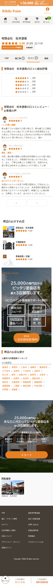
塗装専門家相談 (34, 513)
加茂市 (17, 370)
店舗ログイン (7, 547)
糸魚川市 (23, 374)
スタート (26, 455)
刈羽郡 (5, 389)
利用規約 (31, 536)
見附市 (37, 370)
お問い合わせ (33, 524)
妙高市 (33, 374)
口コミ (32, 57)
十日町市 (27, 370)
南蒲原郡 (38, 381)
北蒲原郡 (16, 381)
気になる (46, 20)
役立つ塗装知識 (34, 518)
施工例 (37, 22)
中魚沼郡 (38, 385)
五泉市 (43, 374)
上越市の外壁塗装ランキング (14, 358)
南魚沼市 (36, 378)
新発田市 (43, 367)
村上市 (5, 374)
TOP (5, 22)
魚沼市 (26, 378)
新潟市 (5, 367)
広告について (7, 536)
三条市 (24, 367)
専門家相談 (26, 22)
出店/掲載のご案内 (9, 530)
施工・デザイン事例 (9, 518)
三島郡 (17, 385)
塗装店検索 (16, 22)
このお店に (20, 580)
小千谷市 (6, 370)
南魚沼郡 (27, 385)
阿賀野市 (6, 378)
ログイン (5, 524)
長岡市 (15, 367)
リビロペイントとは (35, 542)
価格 (46, 58)
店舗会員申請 (33, 530)
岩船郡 (15, 389)
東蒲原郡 (6, 385)
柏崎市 (33, 367)
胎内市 (5, 381)
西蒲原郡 (27, 381)
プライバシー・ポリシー (11, 542)
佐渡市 (17, 378)
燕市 (14, 374)
